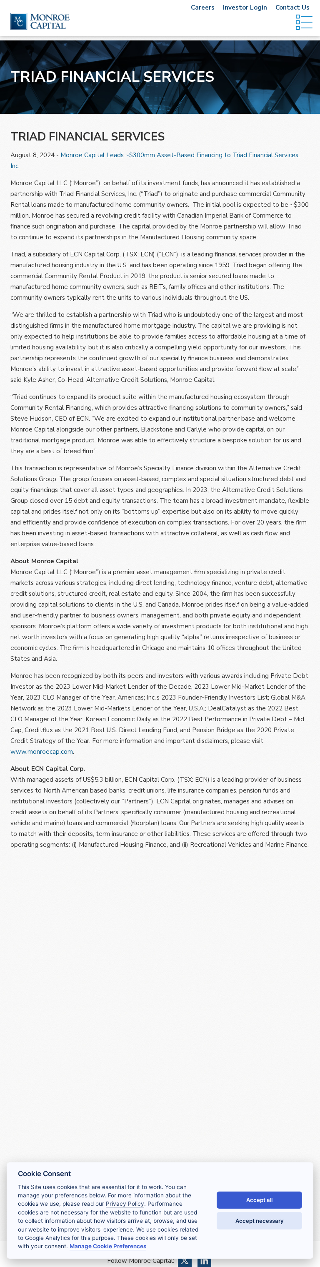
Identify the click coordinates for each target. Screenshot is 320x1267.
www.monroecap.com (41, 752)
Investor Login (245, 7)
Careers (203, 7)
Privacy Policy (125, 1203)
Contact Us (292, 7)
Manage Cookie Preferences (108, 1246)
